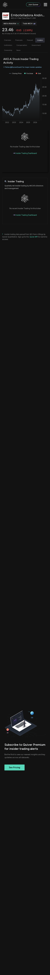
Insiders (40, 40)
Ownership (8, 50)
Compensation (21, 45)
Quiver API (34, 237)
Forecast (30, 40)
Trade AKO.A (27, 24)
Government (36, 45)
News (18, 50)
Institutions (8, 45)
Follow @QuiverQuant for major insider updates (23, 67)
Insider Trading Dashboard (26, 153)
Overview (7, 40)
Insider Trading (16, 181)
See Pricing (14, 767)
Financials (18, 40)
